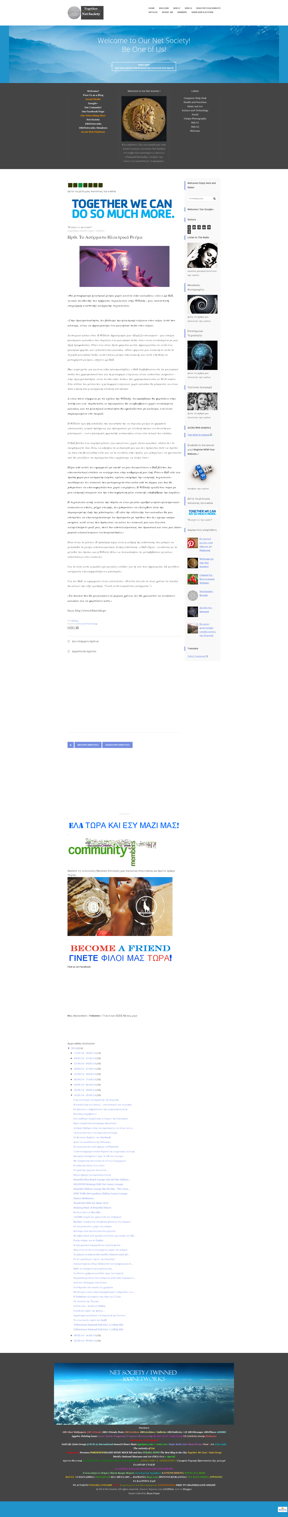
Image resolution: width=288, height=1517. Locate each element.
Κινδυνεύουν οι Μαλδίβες (87, 1212)
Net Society (93, 119)
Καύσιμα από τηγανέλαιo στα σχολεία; (95, 1231)
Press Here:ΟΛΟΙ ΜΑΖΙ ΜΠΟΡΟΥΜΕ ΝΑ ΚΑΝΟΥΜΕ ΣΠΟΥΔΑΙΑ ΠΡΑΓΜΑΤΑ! (144, 66)
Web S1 (176, 8)
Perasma (84, 1452)
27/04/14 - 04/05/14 (85, 1063)
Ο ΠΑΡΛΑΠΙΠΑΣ (85, 1477)
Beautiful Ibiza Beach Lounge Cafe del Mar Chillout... (102, 1179)
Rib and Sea (135, 1452)
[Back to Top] (282, 1510)
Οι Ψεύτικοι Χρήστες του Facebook (92, 1137)
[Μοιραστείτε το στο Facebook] (77, 627)
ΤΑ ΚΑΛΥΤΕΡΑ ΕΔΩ (144, 1481)
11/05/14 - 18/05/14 (85, 1053)
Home (151, 8)
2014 (74, 1048)
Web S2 (188, 8)
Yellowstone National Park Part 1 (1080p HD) (98, 1329)
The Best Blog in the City (173, 1452)
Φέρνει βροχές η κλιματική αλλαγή (92, 1174)
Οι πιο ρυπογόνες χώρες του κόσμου (93, 1226)
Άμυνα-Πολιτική (72, 1460)
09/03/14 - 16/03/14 (85, 1335)
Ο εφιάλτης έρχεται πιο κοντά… (91, 1170)
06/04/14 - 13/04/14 (85, 1079)
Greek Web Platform (202, 12)
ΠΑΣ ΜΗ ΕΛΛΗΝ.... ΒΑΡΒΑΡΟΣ (128, 1477)
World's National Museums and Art (132, 1456)
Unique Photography (195, 118)
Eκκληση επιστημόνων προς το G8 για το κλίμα (98, 1156)
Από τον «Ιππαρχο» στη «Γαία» (90, 1282)
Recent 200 (167, 12)
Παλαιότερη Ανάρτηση (117, 744)
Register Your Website (208, 8)
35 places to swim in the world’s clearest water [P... (101, 1254)
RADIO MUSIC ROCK (116, 1452)
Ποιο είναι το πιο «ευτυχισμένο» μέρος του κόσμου (101, 1249)
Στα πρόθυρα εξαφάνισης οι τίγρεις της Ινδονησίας (101, 1118)
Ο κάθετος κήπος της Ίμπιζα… (89, 1310)
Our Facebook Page (93, 111)
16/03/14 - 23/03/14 (85, 1095)
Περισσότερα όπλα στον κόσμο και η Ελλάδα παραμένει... (104, 1277)
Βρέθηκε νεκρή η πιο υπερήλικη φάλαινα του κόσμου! (102, 1221)
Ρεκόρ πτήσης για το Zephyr (89, 1240)
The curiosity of (142, 1448)
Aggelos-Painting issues (84, 1436)
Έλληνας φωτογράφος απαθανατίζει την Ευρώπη (208, 629)
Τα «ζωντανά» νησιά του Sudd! (90, 1320)
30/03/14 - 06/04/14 (85, 1084)
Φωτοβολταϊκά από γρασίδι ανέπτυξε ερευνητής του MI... (104, 1235)
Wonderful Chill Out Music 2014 (91, 1203)
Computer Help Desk (195, 98)
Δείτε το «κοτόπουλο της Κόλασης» (92, 1142)
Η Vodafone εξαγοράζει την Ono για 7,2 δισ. (97, 1296)
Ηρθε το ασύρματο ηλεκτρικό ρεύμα (93, 1268)
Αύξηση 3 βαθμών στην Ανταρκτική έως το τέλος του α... (104, 1128)
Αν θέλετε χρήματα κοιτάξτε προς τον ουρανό (98, 1273)
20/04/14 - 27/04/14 (85, 1068)
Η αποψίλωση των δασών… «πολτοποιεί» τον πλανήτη (102, 1104)
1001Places (210, 1432)
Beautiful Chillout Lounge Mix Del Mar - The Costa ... (102, 1188)
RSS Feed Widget (124, 814)
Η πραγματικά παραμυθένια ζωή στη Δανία (97, 1245)
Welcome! (93, 91)
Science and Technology (195, 110)
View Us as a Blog (93, 95)
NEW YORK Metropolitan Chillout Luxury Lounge (100, 1193)
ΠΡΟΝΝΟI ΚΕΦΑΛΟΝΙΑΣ (173, 1477)
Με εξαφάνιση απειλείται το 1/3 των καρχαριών (100, 1160)
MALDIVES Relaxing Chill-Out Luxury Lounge (98, 1184)
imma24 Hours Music (125, 1444)
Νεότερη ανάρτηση (88, 744)
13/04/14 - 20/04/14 (85, 1074)
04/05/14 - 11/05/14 (85, 1058)
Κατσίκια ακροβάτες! (85, 1114)
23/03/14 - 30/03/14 (85, 1090)
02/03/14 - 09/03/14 (85, 1340)
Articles (153, 12)
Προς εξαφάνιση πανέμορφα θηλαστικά (95, 1123)
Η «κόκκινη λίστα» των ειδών (89, 1165)
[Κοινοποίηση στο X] (74, 627)
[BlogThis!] (71, 627)
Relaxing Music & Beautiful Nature (92, 1207)
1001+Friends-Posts (113, 1432)
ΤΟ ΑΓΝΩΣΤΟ (80, 1485)
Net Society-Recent (207, 593)
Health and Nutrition (195, 102)
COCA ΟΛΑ (158, 1456)
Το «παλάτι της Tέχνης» (86, 1301)
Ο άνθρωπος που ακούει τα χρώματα (93, 1287)
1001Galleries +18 (177, 1432)
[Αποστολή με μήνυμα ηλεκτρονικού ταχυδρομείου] (68, 627)
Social (195, 114)
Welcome (164, 8)
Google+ (93, 103)
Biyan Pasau (153, 1493)
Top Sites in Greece (199, 434)
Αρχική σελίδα (71, 745)
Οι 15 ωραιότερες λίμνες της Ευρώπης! (94, 1259)
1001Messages (195, 1432)
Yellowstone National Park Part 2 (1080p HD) (98, 1324)
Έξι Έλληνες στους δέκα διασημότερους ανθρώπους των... (104, 1292)
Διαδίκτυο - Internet (206, 609)
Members (182, 12)
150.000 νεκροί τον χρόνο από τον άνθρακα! (97, 1217)
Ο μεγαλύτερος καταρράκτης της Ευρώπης (96, 1099)
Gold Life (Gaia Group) (74, 1444)
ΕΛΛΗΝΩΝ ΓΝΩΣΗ (144, 1464)
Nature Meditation (84, 1198)
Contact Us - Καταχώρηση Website (207, 578)
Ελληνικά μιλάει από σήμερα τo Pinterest (96, 1146)
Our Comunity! (93, 107)
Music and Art (195, 106)
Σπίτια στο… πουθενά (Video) (89, 1306)
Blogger (187, 1489)
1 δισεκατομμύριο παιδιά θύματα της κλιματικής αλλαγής (104, 1151)
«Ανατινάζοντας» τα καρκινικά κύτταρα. (96, 1132)
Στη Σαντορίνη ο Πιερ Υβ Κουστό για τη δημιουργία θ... (103, 1263)
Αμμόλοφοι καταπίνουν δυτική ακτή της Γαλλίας (100, 1315)
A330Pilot (168, 1489)
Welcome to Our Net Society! (206, 562)
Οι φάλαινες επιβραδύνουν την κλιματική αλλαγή (100, 1109)
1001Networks (93, 123)
